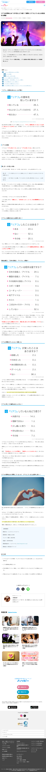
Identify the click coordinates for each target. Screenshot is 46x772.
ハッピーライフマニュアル (7, 734)
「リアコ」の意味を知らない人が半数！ (11, 72)
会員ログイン (4, 758)
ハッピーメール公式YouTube (36, 745)
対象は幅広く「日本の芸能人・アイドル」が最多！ (13, 79)
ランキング (4, 732)
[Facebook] (17, 589)
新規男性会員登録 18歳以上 (7, 756)
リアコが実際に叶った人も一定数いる (10, 81)
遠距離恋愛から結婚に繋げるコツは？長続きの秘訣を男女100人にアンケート (29, 629)
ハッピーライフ (17, 8)
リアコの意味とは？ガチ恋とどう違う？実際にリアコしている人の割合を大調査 (17, 9)
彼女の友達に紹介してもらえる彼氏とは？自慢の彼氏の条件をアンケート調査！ (29, 647)
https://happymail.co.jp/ (22, 543)
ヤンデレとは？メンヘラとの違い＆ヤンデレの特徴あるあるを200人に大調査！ (10, 664)
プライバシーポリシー (21, 743)
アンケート (24, 8)
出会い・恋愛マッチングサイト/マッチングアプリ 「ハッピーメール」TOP (8, 742)
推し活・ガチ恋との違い (10, 76)
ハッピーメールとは (6, 745)
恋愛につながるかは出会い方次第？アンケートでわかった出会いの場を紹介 (29, 664)
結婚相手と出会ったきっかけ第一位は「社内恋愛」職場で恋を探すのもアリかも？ (10, 629)
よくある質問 (4, 751)
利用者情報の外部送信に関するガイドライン (23, 749)
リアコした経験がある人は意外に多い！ (11, 77)
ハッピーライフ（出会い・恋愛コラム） (23, 762)
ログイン (23, 697)
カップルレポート (20, 754)
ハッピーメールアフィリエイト (37, 748)
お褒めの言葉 (19, 758)
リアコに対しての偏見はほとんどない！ (11, 83)
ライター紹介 (4, 736)
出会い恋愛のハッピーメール (6, 8)
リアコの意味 (7, 74)
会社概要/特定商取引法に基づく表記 (23, 746)
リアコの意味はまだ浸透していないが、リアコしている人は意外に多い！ (17, 85)
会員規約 (18, 741)
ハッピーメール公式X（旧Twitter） (37, 741)
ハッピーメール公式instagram (36, 743)
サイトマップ (33, 751)
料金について (4, 749)
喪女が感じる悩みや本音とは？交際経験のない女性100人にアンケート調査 (10, 647)
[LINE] (28, 589)
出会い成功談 (19, 756)
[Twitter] (23, 589)
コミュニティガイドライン (22, 751)
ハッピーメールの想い (6, 747)
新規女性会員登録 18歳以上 (7, 754)
